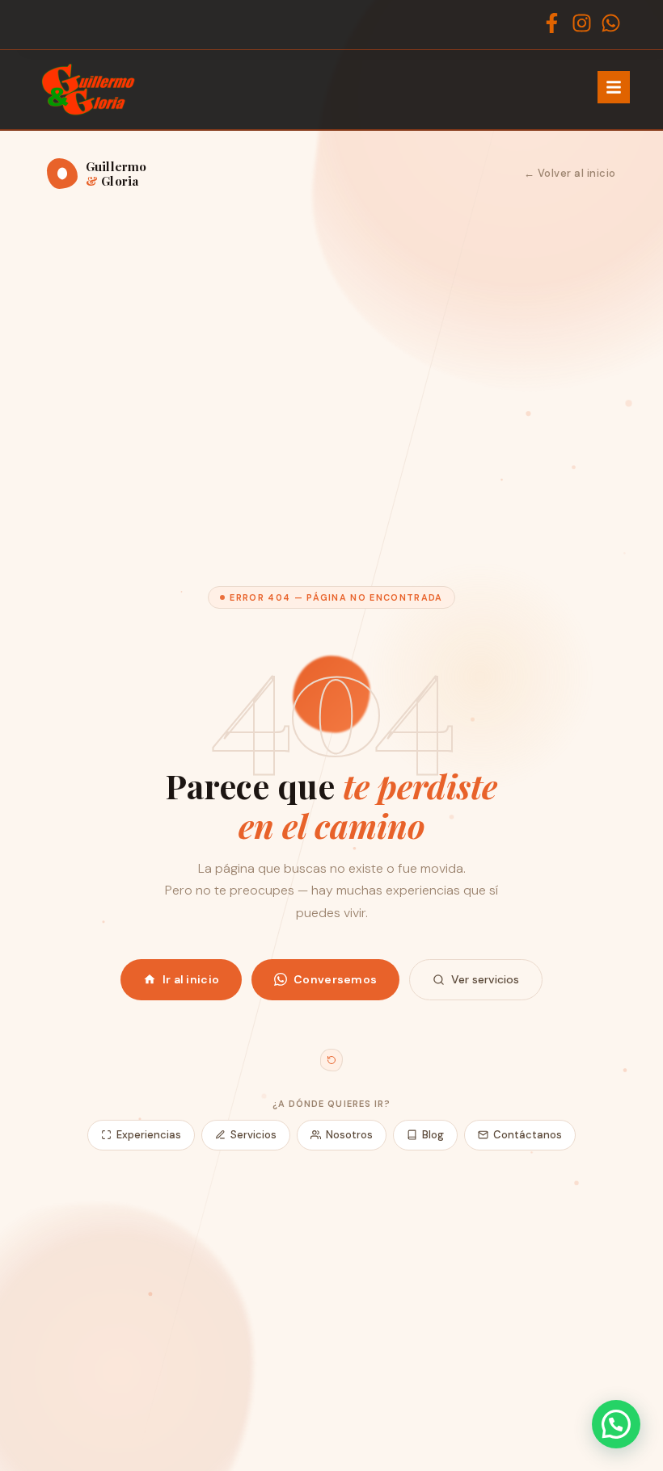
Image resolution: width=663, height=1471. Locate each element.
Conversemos (335, 979)
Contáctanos (527, 1135)
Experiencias (148, 1135)
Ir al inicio (191, 979)
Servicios (253, 1135)
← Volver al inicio (570, 173)
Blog (433, 1135)
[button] (616, 1424)
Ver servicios (485, 979)
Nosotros (349, 1135)
